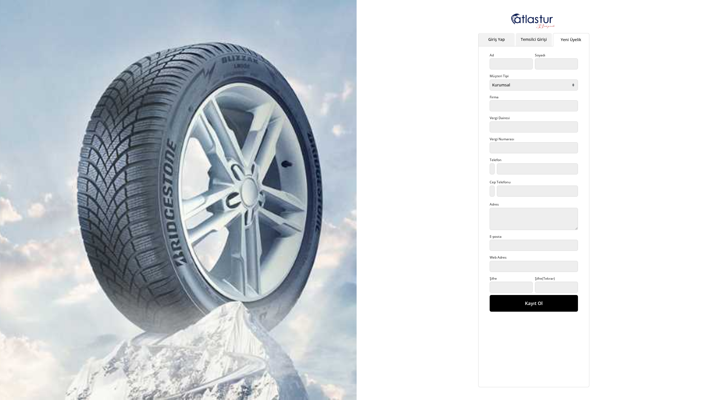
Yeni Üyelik (571, 39)
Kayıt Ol (534, 303)
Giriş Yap (496, 39)
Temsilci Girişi (534, 39)
